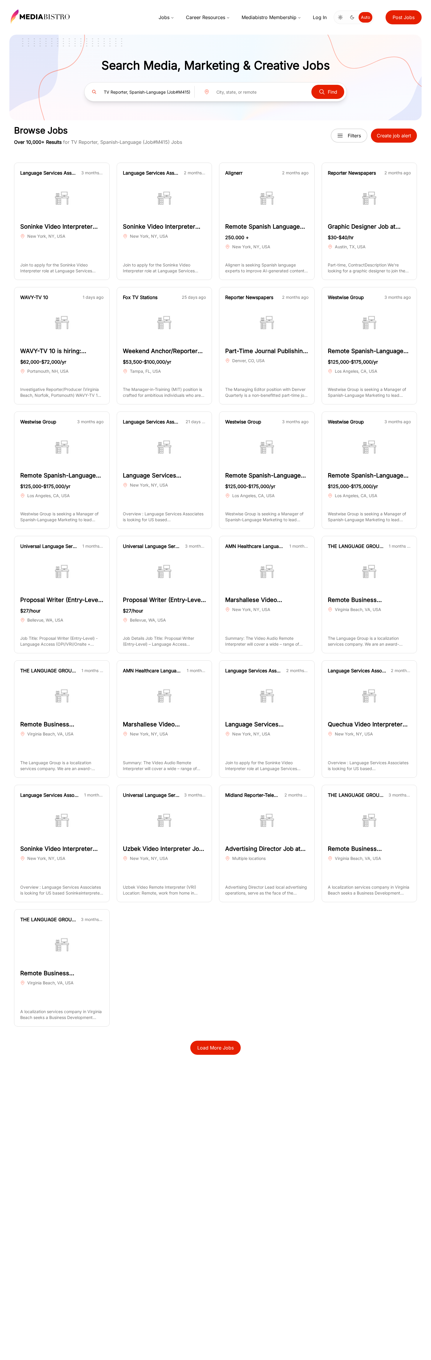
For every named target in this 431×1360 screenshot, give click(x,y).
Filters (354, 136)
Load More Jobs (215, 1048)
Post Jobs (404, 17)
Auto (365, 17)
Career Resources (205, 17)
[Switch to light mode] (340, 17)
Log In (320, 17)
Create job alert (394, 136)
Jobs (164, 17)
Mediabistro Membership (269, 17)
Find (332, 92)
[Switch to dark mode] (352, 17)
